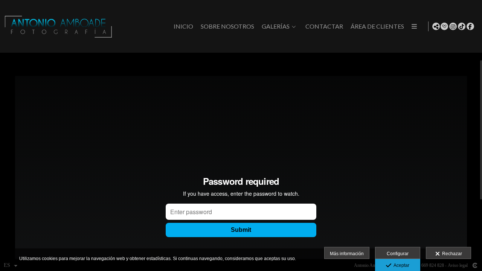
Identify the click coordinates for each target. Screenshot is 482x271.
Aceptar (400, 265)
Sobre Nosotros (227, 26)
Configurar (398, 253)
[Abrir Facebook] (470, 26)
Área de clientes (377, 26)
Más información (347, 253)
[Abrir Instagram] (453, 26)
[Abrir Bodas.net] (444, 26)
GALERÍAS (276, 26)
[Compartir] (436, 26)
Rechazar (451, 253)
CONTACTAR (324, 26)
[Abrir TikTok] (461, 26)
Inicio (183, 26)
